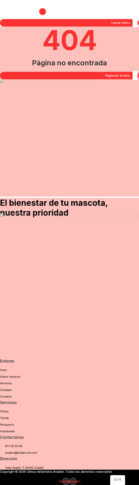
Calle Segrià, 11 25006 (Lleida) (24, 467)
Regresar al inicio (117, 75)
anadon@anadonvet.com (21, 452)
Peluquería (7, 424)
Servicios (6, 383)
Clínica (4, 411)
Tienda (4, 418)
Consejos (6, 390)
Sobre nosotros (10, 376)
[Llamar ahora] (135, 22)
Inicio (3, 370)
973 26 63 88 (13, 446)
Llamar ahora (120, 23)
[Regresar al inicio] (135, 75)
